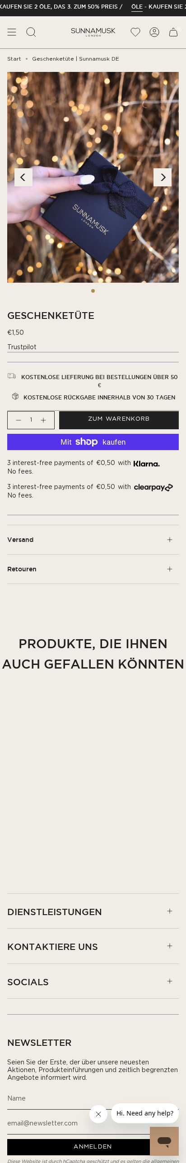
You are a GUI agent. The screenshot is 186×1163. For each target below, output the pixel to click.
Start (14, 59)
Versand (20, 539)
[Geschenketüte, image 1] (93, 291)
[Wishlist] (135, 32)
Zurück (23, 177)
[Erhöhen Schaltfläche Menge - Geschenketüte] (45, 420)
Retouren (22, 569)
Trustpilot (22, 347)
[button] (31, 32)
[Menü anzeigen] (12, 32)
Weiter (162, 177)
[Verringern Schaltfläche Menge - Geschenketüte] (16, 420)
